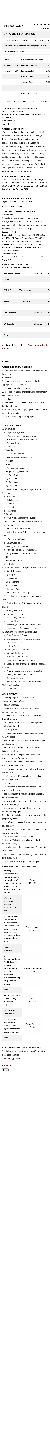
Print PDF (6, 1065)
